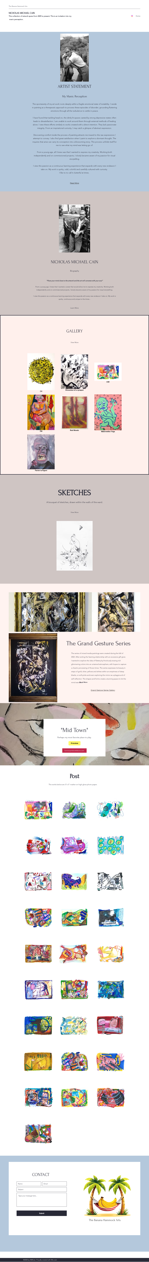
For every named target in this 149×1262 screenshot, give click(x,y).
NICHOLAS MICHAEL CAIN (22, 13)
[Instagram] (132, 16)
